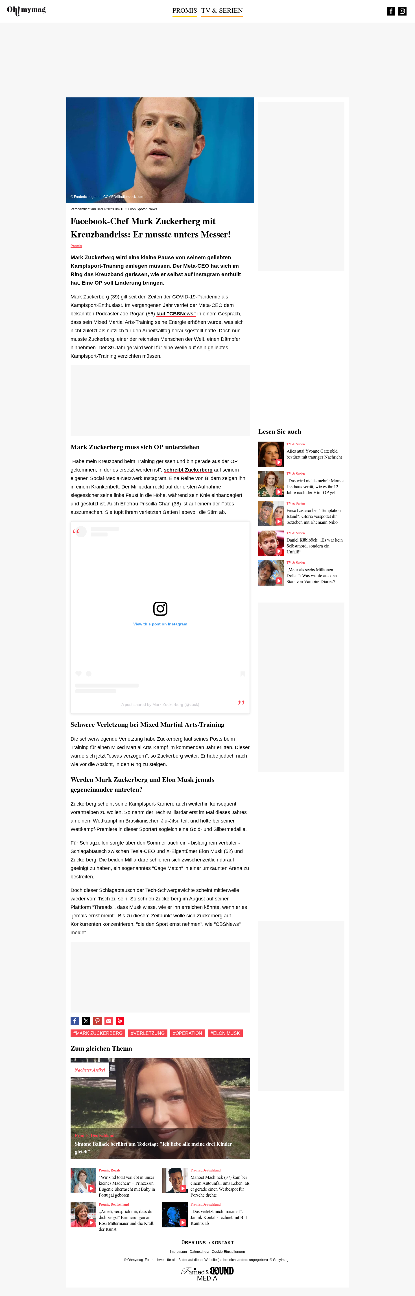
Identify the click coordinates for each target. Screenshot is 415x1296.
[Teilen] (97, 1021)
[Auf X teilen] (86, 1021)
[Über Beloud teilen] (120, 1021)
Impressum (178, 1252)
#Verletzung (148, 1033)
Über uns (194, 1242)
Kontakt (222, 1242)
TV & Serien (222, 10)
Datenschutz (199, 1252)
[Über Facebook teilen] (75, 1021)
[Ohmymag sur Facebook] (391, 11)
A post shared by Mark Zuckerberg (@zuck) (160, 704)
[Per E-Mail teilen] (108, 1021)
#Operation (187, 1033)
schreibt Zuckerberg (188, 470)
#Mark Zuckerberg (98, 1033)
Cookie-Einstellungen (228, 1252)
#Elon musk (225, 1033)
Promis (184, 10)
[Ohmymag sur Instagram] (402, 11)
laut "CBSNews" (176, 314)
